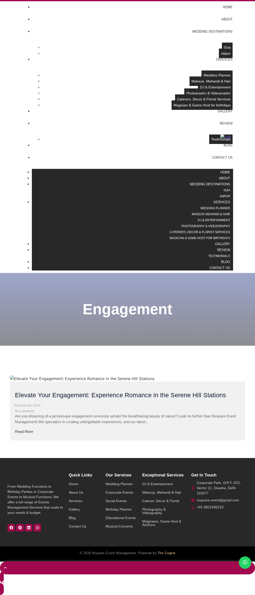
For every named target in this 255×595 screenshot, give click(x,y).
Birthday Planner (119, 509)
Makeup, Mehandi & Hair (161, 492)
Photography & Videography (154, 511)
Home (73, 484)
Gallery (74, 509)
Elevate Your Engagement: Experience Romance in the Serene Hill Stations (120, 395)
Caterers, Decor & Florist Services (200, 232)
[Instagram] (37, 527)
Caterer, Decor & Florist (160, 501)
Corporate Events (119, 492)
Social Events (116, 501)
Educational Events (121, 518)
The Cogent (167, 553)
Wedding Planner (119, 484)
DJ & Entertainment (157, 484)
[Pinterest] (20, 527)
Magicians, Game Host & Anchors (161, 523)
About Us (76, 492)
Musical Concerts (119, 526)
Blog (72, 518)
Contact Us (77, 526)
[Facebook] (11, 527)
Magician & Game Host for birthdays (200, 238)
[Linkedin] (28, 527)
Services (75, 501)
